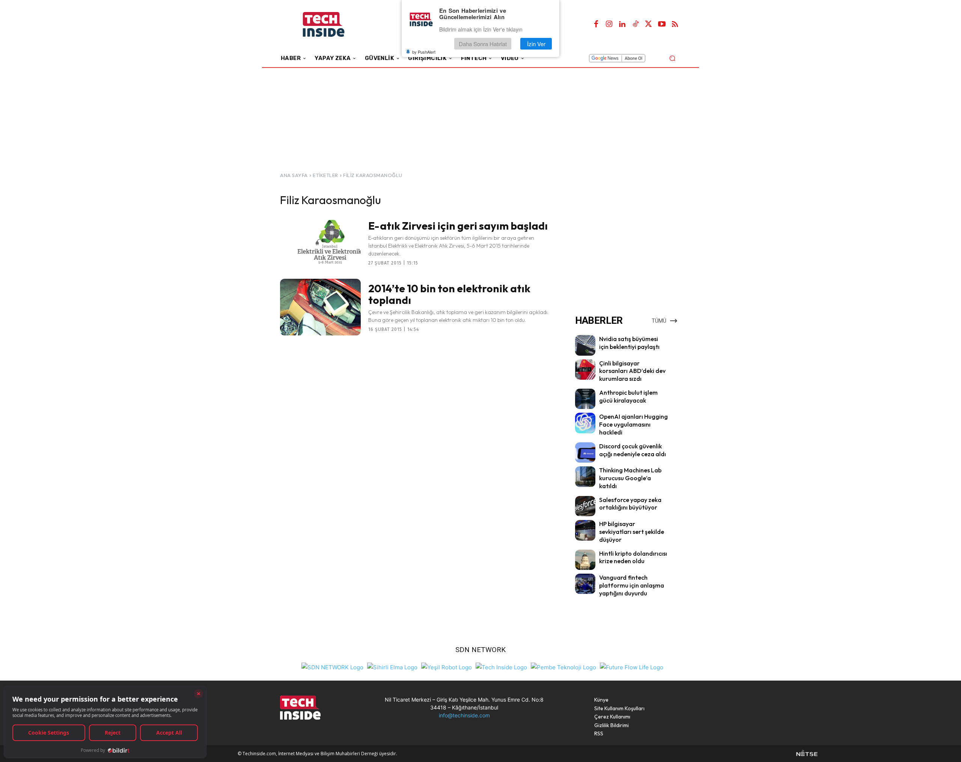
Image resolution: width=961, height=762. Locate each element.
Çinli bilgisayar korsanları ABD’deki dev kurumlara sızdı (632, 371)
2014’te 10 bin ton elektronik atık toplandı (449, 294)
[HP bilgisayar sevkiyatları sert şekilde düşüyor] (585, 530)
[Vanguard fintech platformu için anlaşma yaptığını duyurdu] (585, 584)
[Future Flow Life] (631, 666)
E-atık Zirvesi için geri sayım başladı (458, 225)
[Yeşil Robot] (446, 666)
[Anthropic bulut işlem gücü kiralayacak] (585, 399)
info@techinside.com (464, 715)
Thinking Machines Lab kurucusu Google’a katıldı (630, 478)
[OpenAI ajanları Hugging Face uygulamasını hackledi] (585, 423)
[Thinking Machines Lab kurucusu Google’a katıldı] (585, 476)
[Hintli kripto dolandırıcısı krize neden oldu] (585, 560)
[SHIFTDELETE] (332, 666)
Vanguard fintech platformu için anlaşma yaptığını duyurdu (631, 585)
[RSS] (675, 24)
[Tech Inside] (501, 666)
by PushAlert (423, 52)
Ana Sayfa (294, 175)
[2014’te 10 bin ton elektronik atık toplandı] (320, 307)
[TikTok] (636, 24)
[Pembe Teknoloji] (563, 666)
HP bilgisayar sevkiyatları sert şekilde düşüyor (631, 531)
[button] (672, 58)
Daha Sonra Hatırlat (483, 44)
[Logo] (334, 24)
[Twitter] (649, 24)
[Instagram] (609, 24)
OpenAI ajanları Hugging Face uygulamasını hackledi (633, 424)
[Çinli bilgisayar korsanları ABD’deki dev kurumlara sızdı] (585, 369)
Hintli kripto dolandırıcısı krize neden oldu (633, 557)
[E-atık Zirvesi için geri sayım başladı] (320, 242)
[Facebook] (596, 24)
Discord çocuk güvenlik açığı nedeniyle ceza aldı (632, 450)
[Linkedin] (622, 24)
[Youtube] (662, 24)
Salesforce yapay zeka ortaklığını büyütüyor (630, 503)
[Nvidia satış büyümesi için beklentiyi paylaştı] (585, 345)
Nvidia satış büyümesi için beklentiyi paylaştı (629, 342)
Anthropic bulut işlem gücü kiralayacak (628, 396)
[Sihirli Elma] (392, 666)
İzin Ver (536, 44)
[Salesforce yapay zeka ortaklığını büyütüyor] (585, 506)
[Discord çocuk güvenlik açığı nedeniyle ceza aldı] (585, 452)
